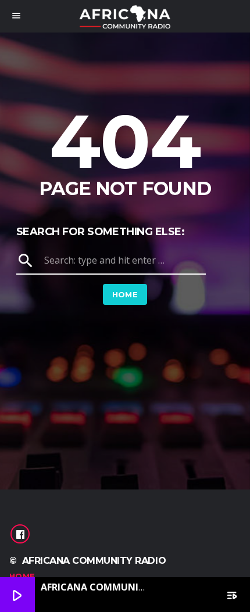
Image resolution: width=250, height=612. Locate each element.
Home (125, 294)
